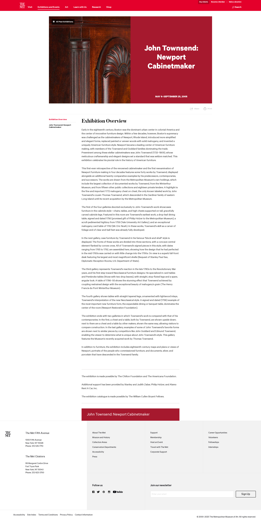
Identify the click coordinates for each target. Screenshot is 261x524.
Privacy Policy (66, 515)
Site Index (31, 515)
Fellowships (213, 442)
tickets (205, 2)
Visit (30, 7)
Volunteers (213, 437)
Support (154, 432)
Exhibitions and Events (49, 7)
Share (196, 108)
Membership (156, 437)
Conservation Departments (104, 447)
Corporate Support (158, 452)
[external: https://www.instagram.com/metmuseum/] (109, 492)
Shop (108, 7)
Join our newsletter (161, 485)
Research (96, 7)
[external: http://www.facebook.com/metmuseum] (93, 492)
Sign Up (245, 494)
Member (222, 2)
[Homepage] (22, 5)
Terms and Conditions (48, 515)
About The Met (99, 432)
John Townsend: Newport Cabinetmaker (60, 126)
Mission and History (101, 437)
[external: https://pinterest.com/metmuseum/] (103, 492)
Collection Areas (99, 442)
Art (66, 7)
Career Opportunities (217, 432)
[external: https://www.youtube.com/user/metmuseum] (118, 492)
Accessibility (98, 452)
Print (210, 108)
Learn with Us (80, 7)
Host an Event (156, 442)
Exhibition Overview (58, 119)
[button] (236, 7)
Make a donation (235, 2)
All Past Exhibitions (64, 21)
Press (94, 456)
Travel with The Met (159, 447)
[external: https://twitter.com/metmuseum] (98, 492)
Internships (213, 447)
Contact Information (84, 515)
